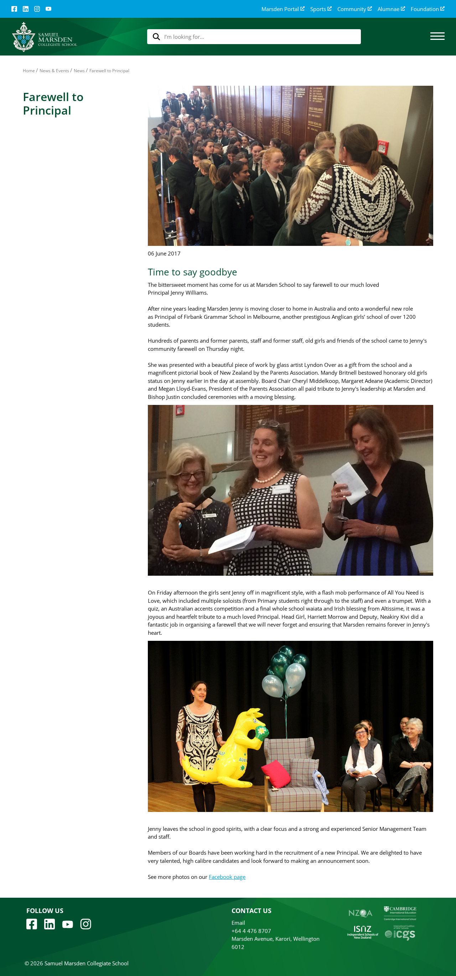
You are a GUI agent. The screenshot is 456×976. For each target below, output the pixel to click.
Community (351, 9)
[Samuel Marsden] (44, 37)
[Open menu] (437, 36)
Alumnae (388, 9)
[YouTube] (48, 9)
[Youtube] (67, 923)
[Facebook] (14, 9)
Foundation (425, 9)
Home (29, 71)
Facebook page (227, 876)
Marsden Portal (280, 9)
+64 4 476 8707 (251, 930)
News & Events (54, 71)
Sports (318, 9)
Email (238, 922)
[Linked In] (25, 9)
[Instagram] (37, 9)
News (79, 71)
